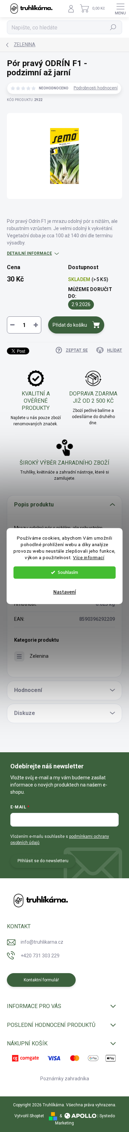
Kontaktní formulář (41, 980)
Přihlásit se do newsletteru (43, 860)
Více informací (88, 557)
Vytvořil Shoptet (29, 1116)
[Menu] (120, 8)
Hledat (113, 27)
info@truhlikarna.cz (42, 942)
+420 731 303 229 (40, 955)
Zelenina (39, 656)
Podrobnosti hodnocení (96, 88)
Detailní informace (29, 253)
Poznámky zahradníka (64, 1078)
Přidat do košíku (70, 325)
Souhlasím (68, 572)
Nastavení (64, 592)
